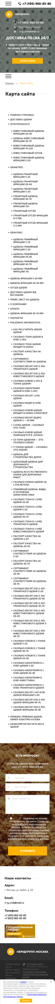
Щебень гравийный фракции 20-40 (25, 255)
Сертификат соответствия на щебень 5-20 (29, 554)
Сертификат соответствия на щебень (29, 360)
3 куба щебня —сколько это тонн (28, 426)
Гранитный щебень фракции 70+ (25, 205)
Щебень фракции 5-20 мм (26, 278)
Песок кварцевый (10, 976)
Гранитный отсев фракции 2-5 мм (30, 224)
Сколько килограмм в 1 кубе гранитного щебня (28, 686)
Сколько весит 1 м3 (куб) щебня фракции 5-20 (29, 694)
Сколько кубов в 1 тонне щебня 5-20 (29, 642)
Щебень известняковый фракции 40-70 (28, 140)
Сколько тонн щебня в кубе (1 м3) (28, 338)
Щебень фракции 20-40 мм (27, 283)
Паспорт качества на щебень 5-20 (27, 537)
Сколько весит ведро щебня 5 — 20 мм (27, 419)
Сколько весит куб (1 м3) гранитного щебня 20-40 (29, 597)
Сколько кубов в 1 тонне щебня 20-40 (29, 657)
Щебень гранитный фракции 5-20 (25, 190)
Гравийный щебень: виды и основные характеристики (29, 492)
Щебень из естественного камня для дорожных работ (30, 475)
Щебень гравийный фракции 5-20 (25, 248)
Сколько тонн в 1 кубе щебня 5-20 (27, 508)
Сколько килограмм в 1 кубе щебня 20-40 (28, 671)
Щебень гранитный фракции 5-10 (25, 175)
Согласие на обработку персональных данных (30, 824)
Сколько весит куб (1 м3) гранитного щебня (29, 367)
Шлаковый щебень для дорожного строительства (28, 464)
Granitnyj (16, 167)
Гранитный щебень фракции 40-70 (25, 197)
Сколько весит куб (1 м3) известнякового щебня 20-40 (29, 613)
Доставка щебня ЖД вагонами (23, 293)
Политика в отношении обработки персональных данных (35, 974)
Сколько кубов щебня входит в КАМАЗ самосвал (30, 411)
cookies (23, 982)
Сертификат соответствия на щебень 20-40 (29, 571)
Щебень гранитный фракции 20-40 (25, 183)
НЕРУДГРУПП (22, 14)
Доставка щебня (21, 119)
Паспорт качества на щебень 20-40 (27, 545)
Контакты (16, 318)
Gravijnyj (16, 232)
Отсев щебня (18, 287)
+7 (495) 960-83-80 (31, 22)
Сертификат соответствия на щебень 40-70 (29, 581)
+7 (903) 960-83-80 (15, 918)
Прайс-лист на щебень (24, 299)
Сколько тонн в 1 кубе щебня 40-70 (27, 515)
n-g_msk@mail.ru (29, 31)
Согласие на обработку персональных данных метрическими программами (28, 830)
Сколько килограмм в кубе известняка (27, 679)
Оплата (14, 308)
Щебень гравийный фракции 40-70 (25, 263)
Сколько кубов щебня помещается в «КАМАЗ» (28, 434)
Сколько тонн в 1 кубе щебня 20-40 (27, 501)
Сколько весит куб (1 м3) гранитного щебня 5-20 (29, 590)
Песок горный (12, 969)
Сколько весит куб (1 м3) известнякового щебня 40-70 (29, 633)
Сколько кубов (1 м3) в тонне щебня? (27, 382)
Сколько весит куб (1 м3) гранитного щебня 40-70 (29, 604)
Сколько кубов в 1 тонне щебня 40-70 (29, 649)
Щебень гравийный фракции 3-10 (25, 241)
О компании (18, 304)
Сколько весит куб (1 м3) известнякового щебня (29, 375)
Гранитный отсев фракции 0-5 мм (30, 217)
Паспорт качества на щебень (27, 353)
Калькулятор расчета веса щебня (27, 725)
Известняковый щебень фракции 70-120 (28, 147)
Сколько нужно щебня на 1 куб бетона (30, 483)
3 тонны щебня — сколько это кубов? (30, 448)
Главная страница (22, 115)
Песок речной (12, 972)
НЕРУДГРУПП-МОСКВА (32, 951)
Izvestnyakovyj (20, 124)
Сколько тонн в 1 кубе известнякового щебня (28, 530)
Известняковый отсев (27, 153)
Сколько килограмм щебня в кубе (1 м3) (26, 389)
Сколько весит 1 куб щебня (26, 397)
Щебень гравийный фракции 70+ (25, 270)
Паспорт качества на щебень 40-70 (27, 562)
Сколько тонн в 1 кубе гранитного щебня (27, 523)
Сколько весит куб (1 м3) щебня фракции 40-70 (29, 701)
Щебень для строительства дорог (27, 456)
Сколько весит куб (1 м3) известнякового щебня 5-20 (30, 623)
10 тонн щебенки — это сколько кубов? (28, 441)
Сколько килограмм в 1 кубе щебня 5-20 (28, 664)
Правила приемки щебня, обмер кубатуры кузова (26, 718)
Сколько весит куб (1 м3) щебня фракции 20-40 (29, 708)
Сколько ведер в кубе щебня (27, 404)
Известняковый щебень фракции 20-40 (28, 132)
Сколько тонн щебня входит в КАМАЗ (27, 345)
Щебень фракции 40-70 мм (26, 313)
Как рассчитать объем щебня (27, 331)
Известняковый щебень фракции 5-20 (28, 159)
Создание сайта (35, 964)
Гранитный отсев (24, 211)
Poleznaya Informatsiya (25, 322)
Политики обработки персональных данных (28, 837)
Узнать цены (27, 61)
